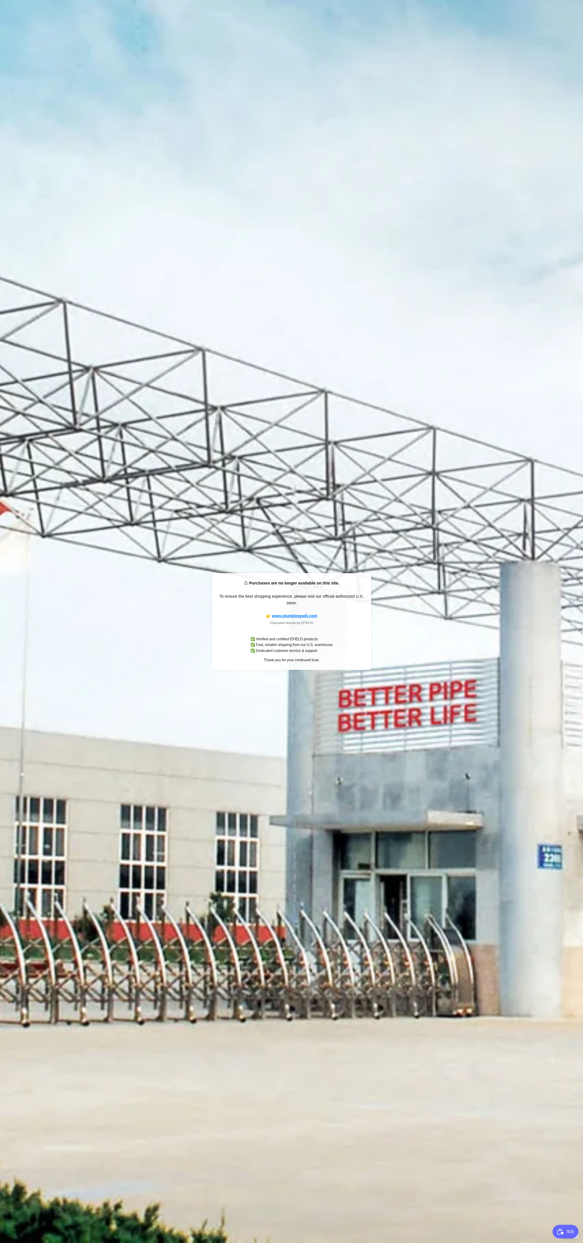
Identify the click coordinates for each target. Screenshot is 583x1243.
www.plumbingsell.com (294, 616)
